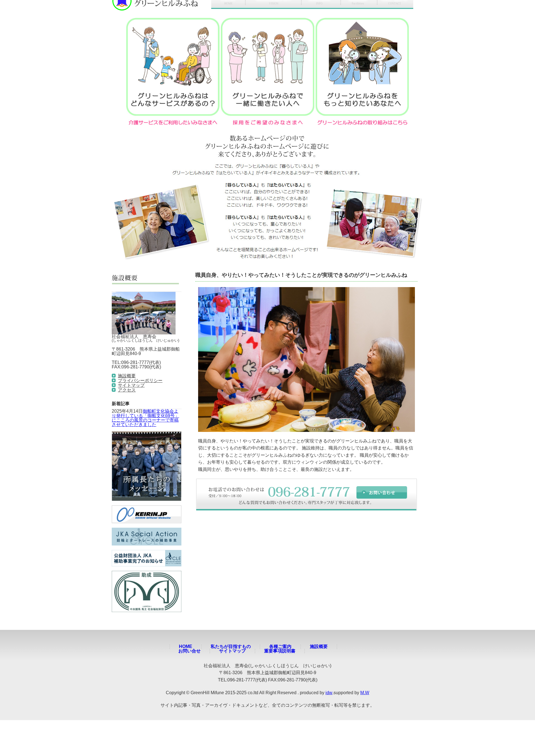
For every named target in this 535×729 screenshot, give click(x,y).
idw (328, 692)
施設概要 (127, 375)
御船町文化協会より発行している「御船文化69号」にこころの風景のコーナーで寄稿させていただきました (145, 418)
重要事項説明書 (279, 651)
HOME (185, 646)
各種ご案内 (280, 646)
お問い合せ (189, 651)
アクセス (127, 390)
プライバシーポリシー (140, 380)
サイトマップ (131, 385)
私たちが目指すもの (231, 646)
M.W (364, 692)
